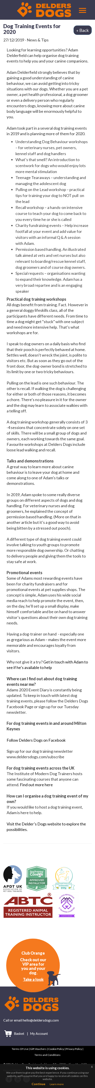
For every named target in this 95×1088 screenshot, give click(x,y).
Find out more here (36, 784)
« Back (82, 30)
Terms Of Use (20, 1049)
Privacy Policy (74, 1049)
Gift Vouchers (38, 1049)
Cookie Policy (56, 1049)
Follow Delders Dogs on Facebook (36, 740)
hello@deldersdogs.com (41, 1020)
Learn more (57, 1084)
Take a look (33, 979)
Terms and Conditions (47, 1055)
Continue (38, 1084)
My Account (39, 1033)
